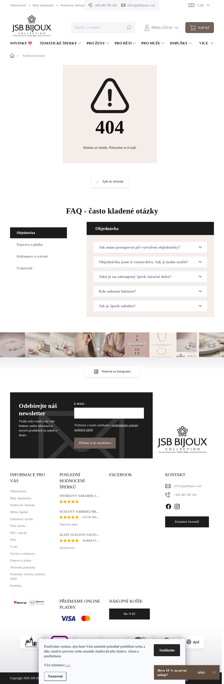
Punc (13, 539)
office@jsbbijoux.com (187, 486)
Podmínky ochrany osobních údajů (27, 576)
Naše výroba (17, 526)
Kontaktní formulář (187, 521)
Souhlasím (167, 650)
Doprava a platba (20, 560)
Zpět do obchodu (112, 181)
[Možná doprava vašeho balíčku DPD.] (193, 641)
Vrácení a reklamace (22, 553)
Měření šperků (19, 512)
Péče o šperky (18, 533)
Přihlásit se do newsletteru (95, 443)
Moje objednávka (43, 5)
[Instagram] (177, 505)
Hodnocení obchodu (72, 5)
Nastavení (55, 676)
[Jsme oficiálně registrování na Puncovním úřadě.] (31, 641)
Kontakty (15, 585)
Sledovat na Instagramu (116, 371)
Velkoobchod (18, 5)
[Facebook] (168, 505)
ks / (129, 614)
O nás (13, 546)
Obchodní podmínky (22, 567)
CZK (200, 5)
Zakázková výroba (21, 519)
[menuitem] (22, 43)
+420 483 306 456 (185, 494)
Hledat (129, 27)
